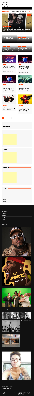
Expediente (4, 213)
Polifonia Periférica (7, 5)
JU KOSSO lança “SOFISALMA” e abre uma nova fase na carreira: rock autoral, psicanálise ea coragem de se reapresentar (24, 109)
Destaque (5, 26)
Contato (6, 2)
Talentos (19, 394)
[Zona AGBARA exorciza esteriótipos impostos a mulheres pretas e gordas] (16, 315)
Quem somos (4, 211)
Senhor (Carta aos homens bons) (7, 386)
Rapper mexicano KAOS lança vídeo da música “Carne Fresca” (9, 38)
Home (3, 209)
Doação (3, 2)
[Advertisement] (10, 139)
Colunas (22, 394)
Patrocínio (4, 215)
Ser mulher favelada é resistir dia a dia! (8, 382)
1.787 (13, 117)
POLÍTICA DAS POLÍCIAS (6, 388)
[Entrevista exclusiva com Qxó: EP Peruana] (16, 241)
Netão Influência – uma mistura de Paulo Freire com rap (25, 321)
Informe (5, 84)
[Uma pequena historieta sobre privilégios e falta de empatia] (16, 366)
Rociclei (5, 30)
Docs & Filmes (20, 392)
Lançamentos (20, 84)
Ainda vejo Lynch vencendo (6, 384)
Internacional (9, 26)
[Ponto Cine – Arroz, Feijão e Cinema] (11, 340)
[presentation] (29, 11)
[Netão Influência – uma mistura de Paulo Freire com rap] (11, 326)
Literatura (4, 199)
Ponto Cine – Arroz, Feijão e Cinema (24, 334)
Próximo (16, 117)
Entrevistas (24, 392)
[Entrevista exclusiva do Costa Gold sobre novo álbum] (16, 297)
